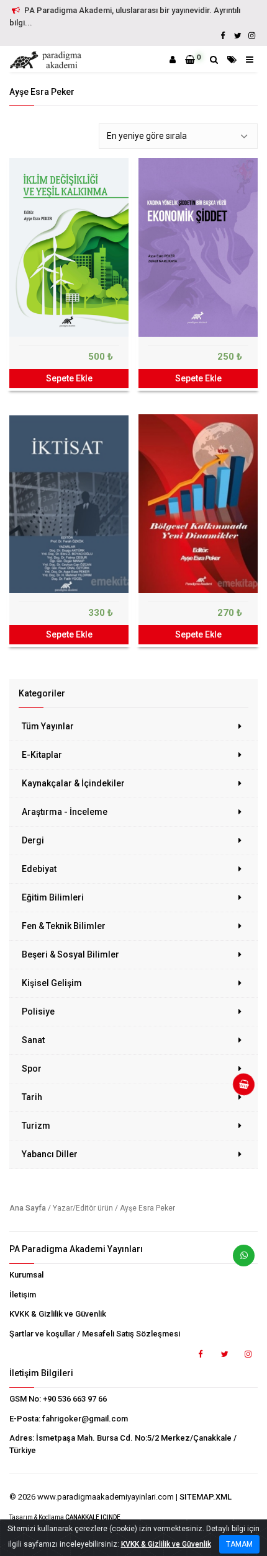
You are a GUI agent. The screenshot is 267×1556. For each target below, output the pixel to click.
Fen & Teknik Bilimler (64, 926)
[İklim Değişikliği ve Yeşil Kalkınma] (69, 247)
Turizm (36, 1126)
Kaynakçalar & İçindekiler (73, 783)
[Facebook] (223, 35)
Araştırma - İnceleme (64, 812)
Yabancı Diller (50, 1154)
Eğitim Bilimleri (53, 897)
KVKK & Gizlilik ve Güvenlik (57, 1313)
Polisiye (38, 1011)
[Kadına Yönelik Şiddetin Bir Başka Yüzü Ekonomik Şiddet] (198, 247)
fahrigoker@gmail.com (85, 1418)
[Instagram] (251, 35)
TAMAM (239, 1544)
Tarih (32, 1097)
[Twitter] (237, 35)
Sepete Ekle (69, 378)
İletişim (22, 1294)
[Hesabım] (172, 59)
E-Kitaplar (42, 755)
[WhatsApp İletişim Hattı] (239, 1260)
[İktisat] (69, 503)
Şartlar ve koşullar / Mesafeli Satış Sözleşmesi (94, 1333)
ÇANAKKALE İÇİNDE (92, 1517)
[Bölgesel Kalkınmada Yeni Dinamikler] (198, 503)
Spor (32, 1069)
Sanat (33, 1040)
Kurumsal (26, 1274)
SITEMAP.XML (205, 1496)
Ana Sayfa (27, 1208)
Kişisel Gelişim (52, 983)
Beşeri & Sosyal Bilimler (70, 954)
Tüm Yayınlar (48, 726)
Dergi (33, 840)
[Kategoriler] (232, 59)
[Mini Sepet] (239, 1089)
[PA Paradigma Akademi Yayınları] (47, 60)
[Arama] (214, 59)
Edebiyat (39, 869)
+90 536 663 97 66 (75, 1398)
